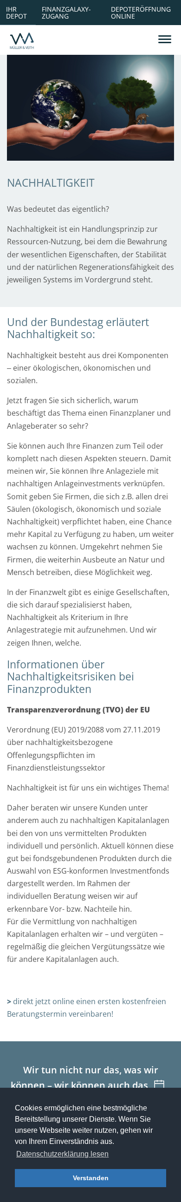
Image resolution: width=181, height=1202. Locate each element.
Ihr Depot (16, 12)
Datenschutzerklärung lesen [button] (62, 1154)
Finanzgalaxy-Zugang (66, 12)
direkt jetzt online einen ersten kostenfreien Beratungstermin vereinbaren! (86, 1007)
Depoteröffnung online (141, 12)
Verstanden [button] (91, 1178)
